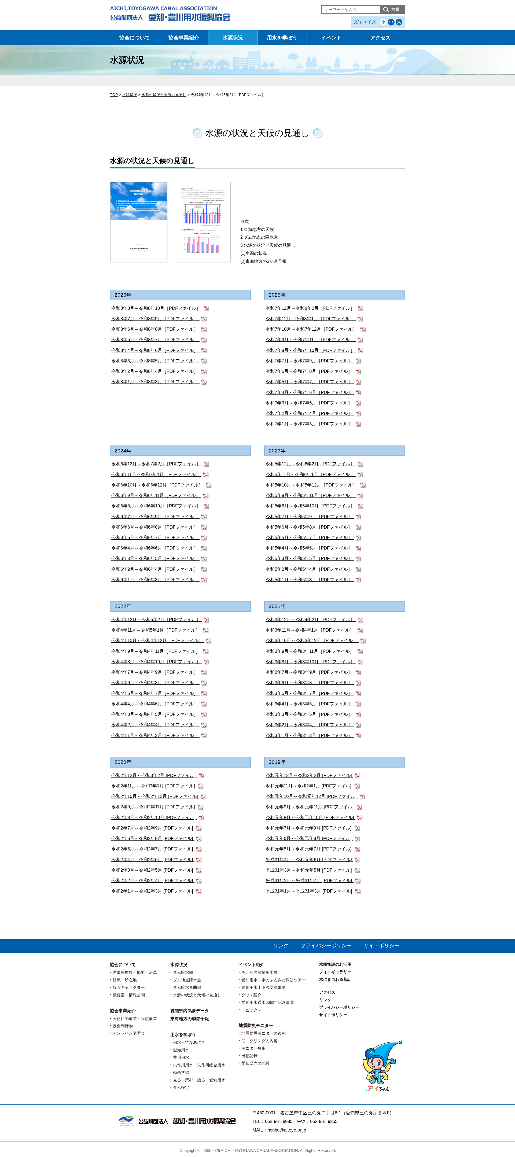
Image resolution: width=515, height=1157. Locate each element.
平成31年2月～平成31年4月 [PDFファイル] (310, 880)
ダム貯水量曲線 (187, 987)
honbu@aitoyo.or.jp (286, 1130)
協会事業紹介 (183, 37)
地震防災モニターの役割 (263, 1033)
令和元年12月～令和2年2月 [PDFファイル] (309, 775)
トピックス (251, 1010)
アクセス (380, 37)
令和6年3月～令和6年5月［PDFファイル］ (155, 558)
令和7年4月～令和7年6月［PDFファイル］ (310, 392)
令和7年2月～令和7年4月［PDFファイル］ (310, 413)
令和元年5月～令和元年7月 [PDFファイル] (309, 849)
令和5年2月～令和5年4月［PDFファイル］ (310, 569)
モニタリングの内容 (259, 1040)
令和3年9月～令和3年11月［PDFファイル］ (311, 651)
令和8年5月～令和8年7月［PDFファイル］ (155, 339)
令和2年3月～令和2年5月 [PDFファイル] (152, 870)
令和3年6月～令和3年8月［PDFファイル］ (310, 682)
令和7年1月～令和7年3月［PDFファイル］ (310, 423)
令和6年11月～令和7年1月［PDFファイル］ (156, 474)
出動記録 (249, 1055)
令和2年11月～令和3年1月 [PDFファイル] (153, 785)
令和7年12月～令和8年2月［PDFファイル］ (311, 308)
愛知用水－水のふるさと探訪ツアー (273, 980)
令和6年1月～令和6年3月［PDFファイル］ (155, 579)
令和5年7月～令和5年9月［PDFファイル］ (310, 516)
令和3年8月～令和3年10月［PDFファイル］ (311, 661)
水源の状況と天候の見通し (197, 995)
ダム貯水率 (183, 972)
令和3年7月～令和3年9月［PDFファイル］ (310, 672)
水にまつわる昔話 (335, 979)
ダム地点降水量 (187, 980)
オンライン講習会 (129, 1033)
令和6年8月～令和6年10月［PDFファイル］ (156, 506)
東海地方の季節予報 (189, 1018)
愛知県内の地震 (255, 1063)
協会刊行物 (123, 1025)
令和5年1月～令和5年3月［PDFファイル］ (310, 579)
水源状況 (233, 37)
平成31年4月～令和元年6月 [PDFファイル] (309, 859)
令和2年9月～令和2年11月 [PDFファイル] (153, 806)
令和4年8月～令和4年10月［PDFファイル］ (156, 661)
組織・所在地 (125, 980)
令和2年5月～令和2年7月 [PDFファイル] (152, 849)
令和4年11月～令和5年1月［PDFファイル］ (156, 630)
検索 (395, 9)
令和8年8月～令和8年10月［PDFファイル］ (156, 308)
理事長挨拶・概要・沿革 (135, 972)
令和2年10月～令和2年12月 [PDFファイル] (155, 796)
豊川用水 (181, 1057)
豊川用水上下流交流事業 (263, 987)
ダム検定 (181, 1087)
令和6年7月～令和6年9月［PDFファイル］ (155, 516)
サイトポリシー (381, 945)
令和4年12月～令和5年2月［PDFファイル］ (156, 619)
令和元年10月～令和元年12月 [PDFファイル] (312, 796)
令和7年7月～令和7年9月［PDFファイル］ (310, 360)
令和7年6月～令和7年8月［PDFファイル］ (310, 371)
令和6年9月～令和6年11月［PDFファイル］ (156, 495)
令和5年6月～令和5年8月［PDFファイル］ (310, 527)
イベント (331, 37)
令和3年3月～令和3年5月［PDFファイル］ (310, 714)
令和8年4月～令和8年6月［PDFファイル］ (155, 350)
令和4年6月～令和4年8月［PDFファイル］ (155, 682)
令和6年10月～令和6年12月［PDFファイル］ (157, 485)
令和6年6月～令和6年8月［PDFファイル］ (155, 527)
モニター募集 (253, 1048)
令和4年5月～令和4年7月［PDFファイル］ (155, 693)
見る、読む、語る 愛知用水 (199, 1080)
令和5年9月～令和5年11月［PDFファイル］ (311, 495)
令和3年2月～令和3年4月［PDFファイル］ (310, 724)
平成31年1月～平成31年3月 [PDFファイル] (310, 891)
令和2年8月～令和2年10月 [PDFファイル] (154, 817)
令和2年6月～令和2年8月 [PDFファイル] (152, 838)
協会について (134, 37)
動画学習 (181, 1072)
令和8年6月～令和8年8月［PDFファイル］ (155, 329)
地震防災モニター (256, 1025)
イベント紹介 (251, 964)
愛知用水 (181, 1050)
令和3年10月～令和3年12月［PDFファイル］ (312, 640)
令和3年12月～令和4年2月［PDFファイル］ (311, 619)
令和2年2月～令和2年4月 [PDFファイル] (152, 880)
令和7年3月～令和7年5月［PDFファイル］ (310, 403)
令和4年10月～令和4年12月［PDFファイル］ (157, 640)
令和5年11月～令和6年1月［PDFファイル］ (311, 474)
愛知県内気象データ (189, 1010)
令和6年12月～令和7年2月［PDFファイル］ (156, 463)
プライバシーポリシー (326, 945)
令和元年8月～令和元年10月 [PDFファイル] (310, 817)
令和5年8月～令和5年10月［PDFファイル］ (311, 506)
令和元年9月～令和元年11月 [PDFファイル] (310, 806)
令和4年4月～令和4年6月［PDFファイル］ (155, 703)
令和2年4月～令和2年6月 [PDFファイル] (152, 859)
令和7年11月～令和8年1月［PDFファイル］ (311, 318)
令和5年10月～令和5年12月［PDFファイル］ (312, 485)
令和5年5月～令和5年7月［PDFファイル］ (310, 537)
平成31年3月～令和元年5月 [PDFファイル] (309, 870)
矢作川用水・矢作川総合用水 (199, 1065)
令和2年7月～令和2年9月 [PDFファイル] (152, 828)
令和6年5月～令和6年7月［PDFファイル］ (155, 537)
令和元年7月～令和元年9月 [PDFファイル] (309, 828)
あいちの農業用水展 (259, 972)
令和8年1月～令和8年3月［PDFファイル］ (155, 381)
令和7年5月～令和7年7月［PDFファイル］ (310, 381)
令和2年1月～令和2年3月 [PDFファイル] (152, 891)
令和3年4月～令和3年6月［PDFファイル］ (310, 703)
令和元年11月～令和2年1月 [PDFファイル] (309, 785)
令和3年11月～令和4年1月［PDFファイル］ (311, 630)
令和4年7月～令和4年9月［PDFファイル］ (155, 672)
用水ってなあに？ (189, 1042)
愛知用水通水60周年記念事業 (267, 1002)
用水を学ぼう (282, 37)
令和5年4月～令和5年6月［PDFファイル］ (310, 548)
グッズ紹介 (251, 995)
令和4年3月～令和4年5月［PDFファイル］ (155, 714)
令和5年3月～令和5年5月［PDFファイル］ (310, 558)
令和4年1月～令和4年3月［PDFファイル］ (155, 735)
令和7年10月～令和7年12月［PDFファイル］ (312, 329)
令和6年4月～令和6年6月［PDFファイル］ (155, 548)
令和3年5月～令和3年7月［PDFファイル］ (310, 693)
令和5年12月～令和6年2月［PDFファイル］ (311, 463)
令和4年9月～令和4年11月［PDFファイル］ (156, 651)
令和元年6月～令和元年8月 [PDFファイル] (309, 838)
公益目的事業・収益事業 (135, 1018)
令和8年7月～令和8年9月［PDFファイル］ (155, 318)
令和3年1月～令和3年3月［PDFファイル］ (310, 735)
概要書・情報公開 (129, 995)
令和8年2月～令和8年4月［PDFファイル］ (155, 371)
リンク (281, 945)
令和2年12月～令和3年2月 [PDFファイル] (154, 775)
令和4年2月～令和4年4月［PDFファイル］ (155, 724)
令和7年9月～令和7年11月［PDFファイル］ (311, 339)
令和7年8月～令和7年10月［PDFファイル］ (311, 350)
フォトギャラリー (335, 972)
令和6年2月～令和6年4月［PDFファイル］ (155, 569)
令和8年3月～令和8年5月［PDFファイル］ (155, 360)
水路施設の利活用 (335, 964)
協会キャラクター (129, 987)
